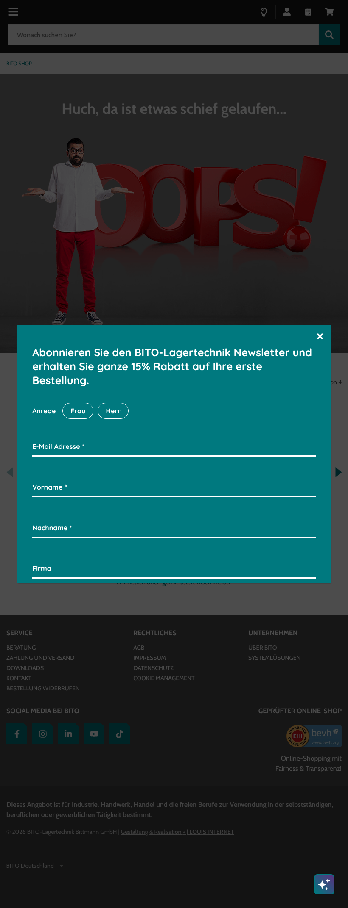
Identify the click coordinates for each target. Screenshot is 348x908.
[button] (320, 335)
